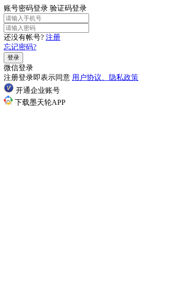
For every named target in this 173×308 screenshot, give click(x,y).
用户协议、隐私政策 (105, 77)
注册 (53, 37)
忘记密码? (20, 47)
